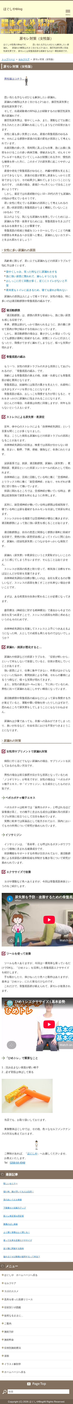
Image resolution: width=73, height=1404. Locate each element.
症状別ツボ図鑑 (12, 1307)
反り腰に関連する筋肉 (13, 1248)
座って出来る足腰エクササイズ (17, 1240)
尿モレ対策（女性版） (36, 38)
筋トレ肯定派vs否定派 (13, 1216)
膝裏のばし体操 (10, 1224)
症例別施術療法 (12, 1347)
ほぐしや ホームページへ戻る (21, 1275)
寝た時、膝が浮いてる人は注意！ (18, 1191)
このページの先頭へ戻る (36, 1384)
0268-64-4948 (17, 1162)
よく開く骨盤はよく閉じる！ (16, 1232)
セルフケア (24, 59)
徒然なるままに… (13, 1315)
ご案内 (7, 1323)
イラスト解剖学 (12, 1364)
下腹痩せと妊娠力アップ (14, 1208)
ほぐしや (32, 1153)
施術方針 (9, 1331)
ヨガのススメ (11, 1291)
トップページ (8, 59)
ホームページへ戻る (15, 1372)
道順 (6, 1355)
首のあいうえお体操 (12, 1199)
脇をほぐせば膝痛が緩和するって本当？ (21, 1256)
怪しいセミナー (10, 1183)
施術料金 (9, 1339)
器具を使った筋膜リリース (18, 1299)
